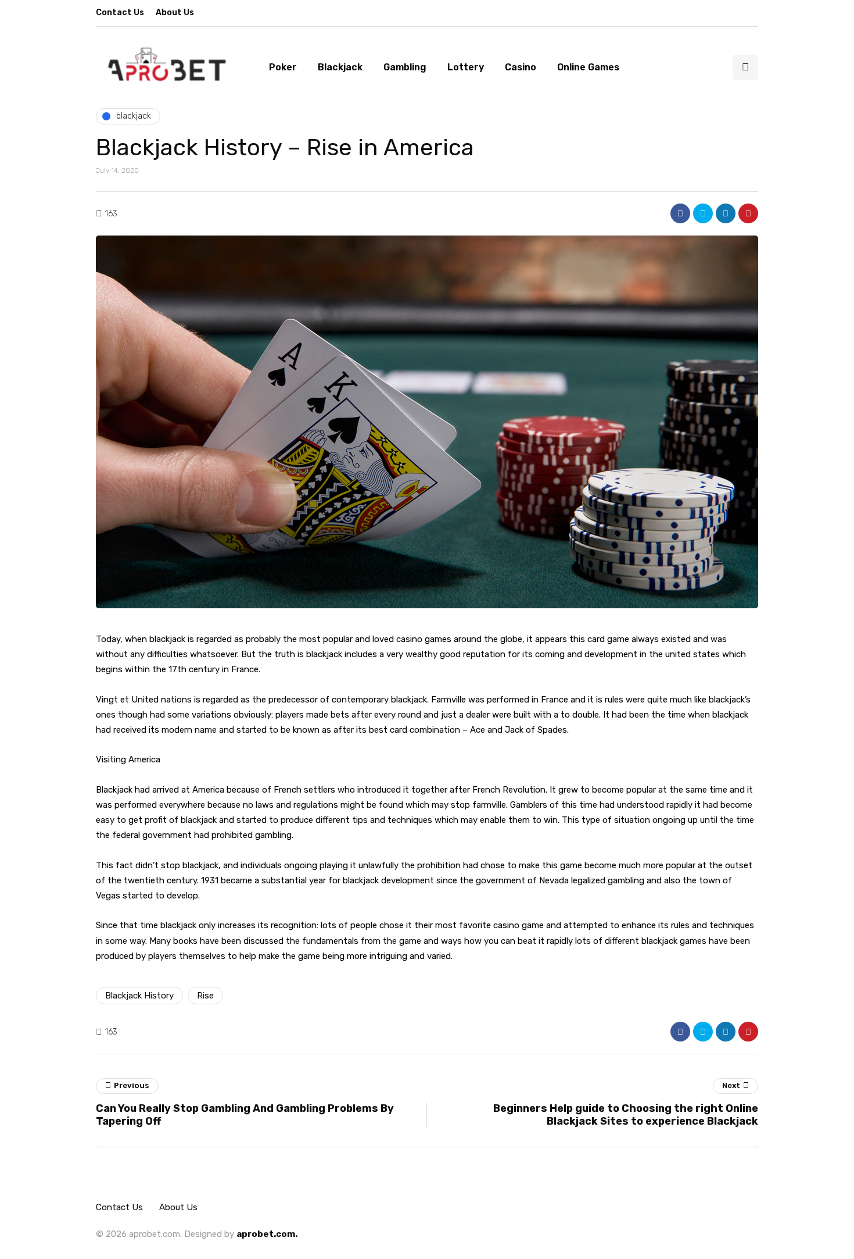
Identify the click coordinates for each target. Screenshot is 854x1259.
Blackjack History (139, 995)
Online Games (588, 67)
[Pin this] (748, 213)
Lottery (465, 67)
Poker (283, 67)
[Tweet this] (703, 213)
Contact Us (120, 12)
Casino (520, 67)
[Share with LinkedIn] (725, 213)
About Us (175, 12)
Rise (205, 995)
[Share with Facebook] (680, 213)
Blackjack (340, 67)
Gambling (404, 67)
